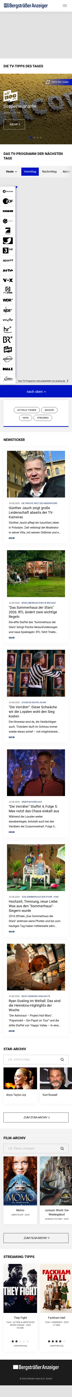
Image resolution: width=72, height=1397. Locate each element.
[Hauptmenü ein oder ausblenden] (65, 6)
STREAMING (43, 418)
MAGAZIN (49, 410)
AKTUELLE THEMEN (26, 410)
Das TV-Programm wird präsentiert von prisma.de (42, 381)
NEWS (26, 418)
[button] (31, 138)
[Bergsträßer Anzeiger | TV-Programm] (26, 5)
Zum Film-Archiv (35, 1238)
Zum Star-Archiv (35, 1117)
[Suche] (65, 1059)
